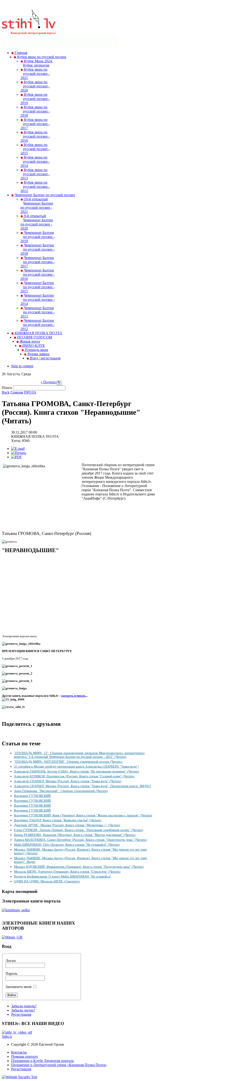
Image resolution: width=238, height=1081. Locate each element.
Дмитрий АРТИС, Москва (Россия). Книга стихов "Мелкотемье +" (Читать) (67, 825)
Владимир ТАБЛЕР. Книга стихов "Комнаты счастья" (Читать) (57, 820)
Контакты (19, 1052)
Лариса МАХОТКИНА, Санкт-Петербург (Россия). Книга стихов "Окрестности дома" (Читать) (80, 840)
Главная (16, 392)
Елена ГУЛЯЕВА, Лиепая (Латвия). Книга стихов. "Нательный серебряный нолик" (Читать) (78, 830)
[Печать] (18, 453)
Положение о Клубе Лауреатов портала (42, 1061)
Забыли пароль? (23, 1006)
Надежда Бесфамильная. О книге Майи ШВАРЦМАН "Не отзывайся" (62, 876)
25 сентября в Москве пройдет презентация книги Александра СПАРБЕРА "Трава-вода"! (76, 766)
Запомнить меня (18, 987)
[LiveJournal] (59, 384)
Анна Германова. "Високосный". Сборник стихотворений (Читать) (61, 791)
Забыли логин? (23, 1010)
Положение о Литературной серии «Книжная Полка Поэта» (59, 1065)
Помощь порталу (24, 1056)
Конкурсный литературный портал (33, 33)
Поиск (7, 388)
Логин (11, 961)
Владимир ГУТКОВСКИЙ (32, 796)
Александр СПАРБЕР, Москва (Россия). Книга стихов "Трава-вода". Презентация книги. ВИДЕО (82, 786)
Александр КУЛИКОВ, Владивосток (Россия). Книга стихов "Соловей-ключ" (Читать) (74, 776)
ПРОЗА (30, 392)
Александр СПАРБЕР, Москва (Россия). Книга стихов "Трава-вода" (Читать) (67, 781)
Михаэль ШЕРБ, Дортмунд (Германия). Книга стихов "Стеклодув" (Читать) (67, 871)
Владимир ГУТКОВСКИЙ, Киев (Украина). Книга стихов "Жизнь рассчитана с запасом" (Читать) (83, 815)
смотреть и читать (73, 695)
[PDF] (16, 457)
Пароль (11, 973)
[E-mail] (18, 449)
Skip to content (22, 366)
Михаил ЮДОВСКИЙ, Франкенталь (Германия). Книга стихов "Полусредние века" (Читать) (79, 867)
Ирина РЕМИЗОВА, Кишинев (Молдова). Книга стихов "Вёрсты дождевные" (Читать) (75, 835)
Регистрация (21, 1014)
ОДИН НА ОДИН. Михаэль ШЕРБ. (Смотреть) (47, 881)
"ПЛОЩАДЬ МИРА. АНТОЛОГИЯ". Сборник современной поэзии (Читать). (68, 761)
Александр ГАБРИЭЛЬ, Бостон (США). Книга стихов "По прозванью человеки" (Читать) (76, 771)
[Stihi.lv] (29, 27)
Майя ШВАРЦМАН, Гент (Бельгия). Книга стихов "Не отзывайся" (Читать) (67, 844)
